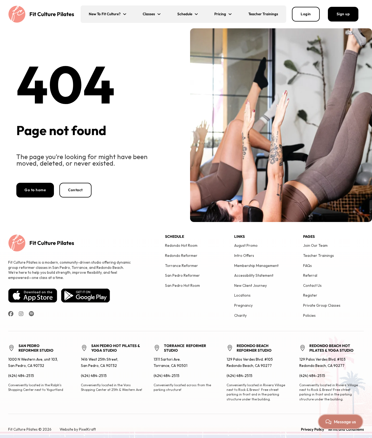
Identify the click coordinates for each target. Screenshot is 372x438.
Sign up (343, 13)
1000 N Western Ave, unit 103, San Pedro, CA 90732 (33, 362)
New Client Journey (250, 285)
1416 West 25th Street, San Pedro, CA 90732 (99, 362)
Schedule (184, 13)
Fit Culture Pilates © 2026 (29, 429)
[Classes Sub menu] (162, 14)
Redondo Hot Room (181, 245)
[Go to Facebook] (10, 314)
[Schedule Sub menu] (199, 14)
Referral (310, 275)
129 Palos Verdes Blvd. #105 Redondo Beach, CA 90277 (250, 362)
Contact (75, 189)
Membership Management (256, 265)
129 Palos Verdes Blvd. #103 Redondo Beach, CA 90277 (322, 362)
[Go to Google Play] (85, 295)
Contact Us (312, 285)
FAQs (307, 265)
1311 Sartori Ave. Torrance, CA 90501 (170, 362)
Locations (242, 295)
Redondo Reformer (181, 255)
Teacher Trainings (263, 13)
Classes (149, 13)
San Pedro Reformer (182, 275)
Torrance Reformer (181, 265)
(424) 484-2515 (21, 375)
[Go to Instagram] (21, 314)
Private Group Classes (321, 305)
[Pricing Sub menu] (233, 14)
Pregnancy (243, 305)
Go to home (35, 189)
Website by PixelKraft (78, 429)
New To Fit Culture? (105, 13)
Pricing (220, 13)
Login (306, 13)
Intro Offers (244, 255)
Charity (240, 315)
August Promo (246, 245)
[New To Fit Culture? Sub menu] (128, 14)
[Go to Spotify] (31, 314)
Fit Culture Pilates (51, 14)
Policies (309, 315)
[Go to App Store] (32, 295)
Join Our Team (315, 245)
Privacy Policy (312, 429)
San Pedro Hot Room (182, 285)
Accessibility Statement (253, 275)
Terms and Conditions (346, 429)
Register (310, 295)
